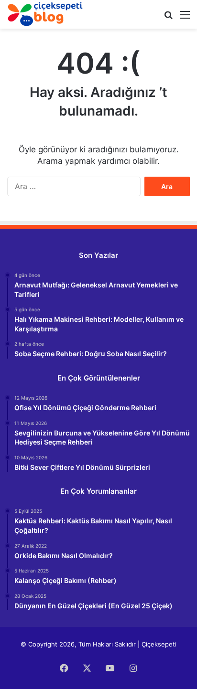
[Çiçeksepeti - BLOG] (45, 14)
